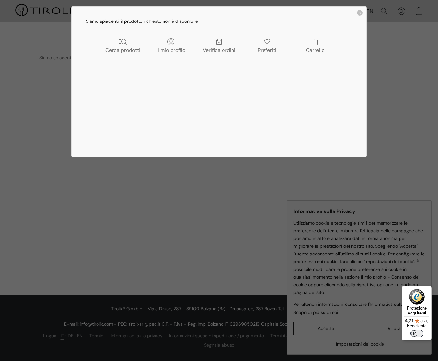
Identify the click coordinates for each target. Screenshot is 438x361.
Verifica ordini (219, 50)
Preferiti (267, 50)
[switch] (416, 333)
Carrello (315, 50)
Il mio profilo (170, 50)
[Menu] (428, 289)
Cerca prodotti (122, 50)
